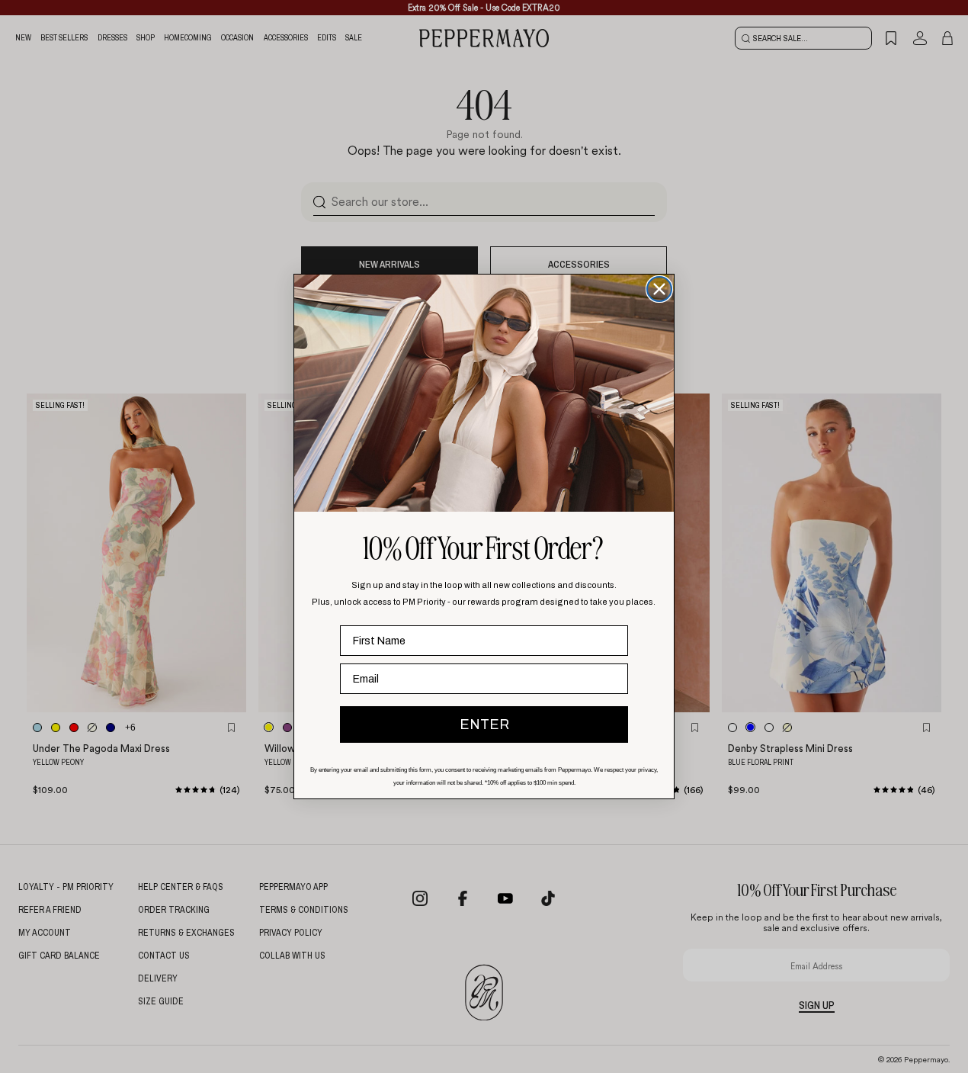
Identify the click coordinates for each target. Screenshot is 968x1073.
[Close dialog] (659, 289)
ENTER (484, 724)
